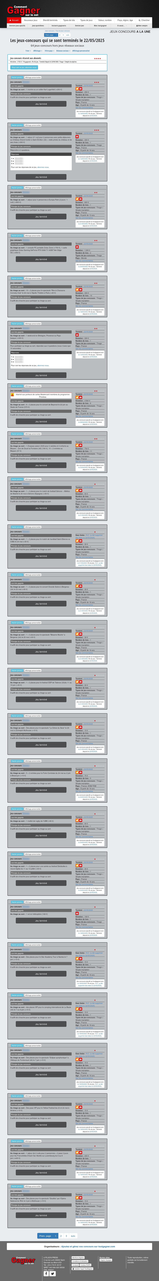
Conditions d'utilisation (80, 1261)
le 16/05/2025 (83, 113)
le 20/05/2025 (83, 266)
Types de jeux (86, 20)
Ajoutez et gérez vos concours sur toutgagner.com (88, 1246)
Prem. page (49, 35)
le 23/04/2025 (83, 467)
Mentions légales (78, 1257)
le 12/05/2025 (83, 159)
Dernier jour (79, 25)
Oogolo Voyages (105, 1260)
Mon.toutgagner (100, 25)
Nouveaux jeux (30, 20)
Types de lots (69, 20)
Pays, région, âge (125, 20)
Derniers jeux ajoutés (17, 25)
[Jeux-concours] (24, 11)
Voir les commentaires (84, 107)
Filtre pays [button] (49, 51)
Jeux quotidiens (38, 25)
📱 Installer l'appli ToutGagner (82, 1269)
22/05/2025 (88, 85)
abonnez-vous (43, 167)
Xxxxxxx (25, 81)
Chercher (145, 20)
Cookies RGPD (85, 1265)
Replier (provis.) (17, 77)
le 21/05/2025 (83, 224)
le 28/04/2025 (83, 422)
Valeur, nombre (105, 20)
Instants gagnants (59, 25)
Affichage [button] (37, 51)
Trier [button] (27, 51)
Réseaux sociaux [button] (62, 51)
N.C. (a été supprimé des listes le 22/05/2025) (89, 536)
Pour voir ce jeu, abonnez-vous (24, 67)
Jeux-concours (49, 31)
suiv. (67, 35)
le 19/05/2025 (83, 312)
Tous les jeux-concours (63, 31)
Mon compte (142, 25)
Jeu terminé (41, 103)
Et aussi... (121, 25)
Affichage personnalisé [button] (80, 51)
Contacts (75, 1265)
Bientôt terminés (50, 20)
